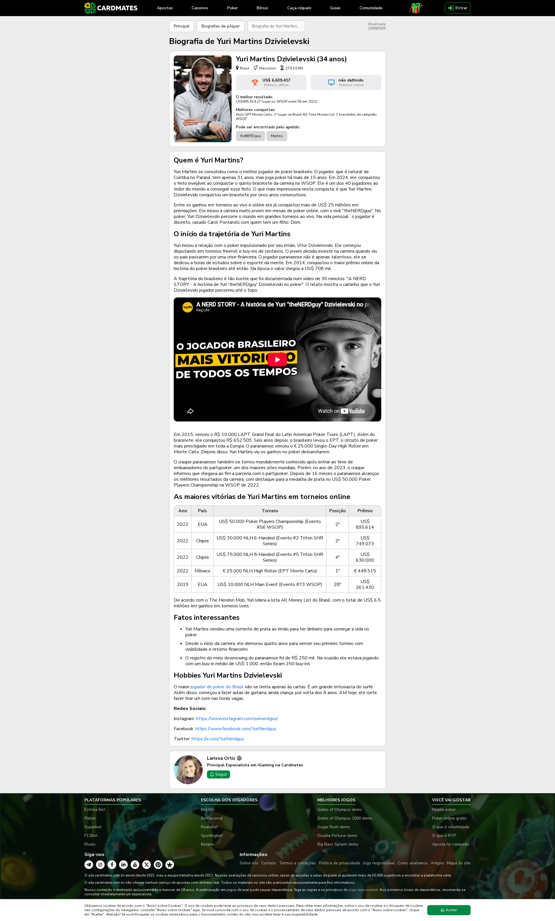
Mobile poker (444, 809)
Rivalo (90, 844)
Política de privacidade (339, 863)
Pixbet (90, 818)
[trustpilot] (169, 864)
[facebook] (112, 864)
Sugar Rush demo (333, 827)
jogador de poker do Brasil (217, 687)
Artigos (437, 863)
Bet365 (207, 809)
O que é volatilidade (450, 827)
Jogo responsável (379, 863)
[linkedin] (123, 864)
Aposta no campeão (450, 844)
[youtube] (135, 864)
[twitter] (146, 864)
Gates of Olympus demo (339, 809)
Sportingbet (212, 835)
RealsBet (209, 827)
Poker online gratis (449, 818)
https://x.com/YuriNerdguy (218, 739)
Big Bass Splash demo (337, 844)
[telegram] (88, 864)
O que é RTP (444, 835)
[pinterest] (158, 864)
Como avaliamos (413, 863)
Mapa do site (459, 863)
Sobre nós (249, 863)
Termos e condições (297, 863)
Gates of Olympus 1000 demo (344, 818)
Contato (268, 863)
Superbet (92, 827)
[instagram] (100, 864)
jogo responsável (363, 889)
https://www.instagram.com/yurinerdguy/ (237, 718)
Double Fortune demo (337, 835)
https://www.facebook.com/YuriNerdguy (235, 729)
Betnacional (212, 818)
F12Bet (90, 835)
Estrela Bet (94, 809)
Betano (207, 844)
